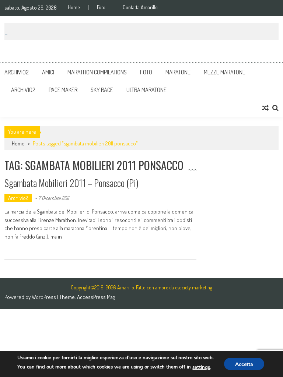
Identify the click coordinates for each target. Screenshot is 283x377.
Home (74, 7)
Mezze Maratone (224, 72)
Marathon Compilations (97, 72)
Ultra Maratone (146, 90)
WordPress (44, 296)
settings (201, 367)
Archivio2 (16, 72)
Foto (101, 7)
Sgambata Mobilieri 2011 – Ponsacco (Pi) (71, 183)
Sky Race (102, 90)
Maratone (178, 72)
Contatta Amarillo (140, 7)
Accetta (244, 364)
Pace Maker (63, 90)
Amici (48, 72)
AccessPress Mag (96, 296)
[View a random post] (265, 108)
